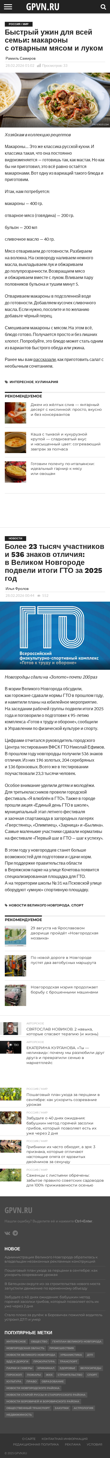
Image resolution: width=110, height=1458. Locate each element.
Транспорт (68, 1361)
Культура (13, 1381)
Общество (39, 1341)
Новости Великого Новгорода (39, 905)
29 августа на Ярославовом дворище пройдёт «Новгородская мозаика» (64, 933)
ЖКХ (49, 1375)
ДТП (90, 1355)
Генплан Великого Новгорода (76, 1341)
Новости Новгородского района (33, 1388)
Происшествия (61, 1348)
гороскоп (14, 1375)
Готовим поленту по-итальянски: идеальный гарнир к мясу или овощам (63, 468)
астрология (83, 1408)
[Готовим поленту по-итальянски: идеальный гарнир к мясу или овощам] (15, 472)
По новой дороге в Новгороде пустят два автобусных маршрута (63, 960)
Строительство (70, 1375)
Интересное (22, 382)
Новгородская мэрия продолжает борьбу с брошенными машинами (64, 990)
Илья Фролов (17, 588)
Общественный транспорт (28, 1408)
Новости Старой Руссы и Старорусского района (45, 1395)
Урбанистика (71, 1355)
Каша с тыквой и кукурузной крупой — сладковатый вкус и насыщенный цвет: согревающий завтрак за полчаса (66, 441)
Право (31, 1381)
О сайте (29, 1439)
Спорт (77, 905)
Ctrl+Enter (83, 1221)
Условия (94, 1444)
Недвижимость (19, 1414)
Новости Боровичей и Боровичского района (42, 1401)
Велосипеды (90, 1368)
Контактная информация (65, 1439)
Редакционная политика (36, 1444)
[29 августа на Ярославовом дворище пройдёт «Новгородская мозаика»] (15, 936)
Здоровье (67, 1368)
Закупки (62, 1408)
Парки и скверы (19, 1368)
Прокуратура (44, 1361)
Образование (53, 1381)
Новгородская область (25, 1348)
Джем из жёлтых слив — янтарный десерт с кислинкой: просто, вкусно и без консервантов (66, 409)
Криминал (45, 1368)
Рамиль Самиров (21, 58)
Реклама (73, 1444)
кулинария (46, 382)
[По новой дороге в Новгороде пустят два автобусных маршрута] (15, 965)
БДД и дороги (17, 1361)
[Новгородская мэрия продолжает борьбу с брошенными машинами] (15, 995)
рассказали (44, 359)
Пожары (34, 1375)
